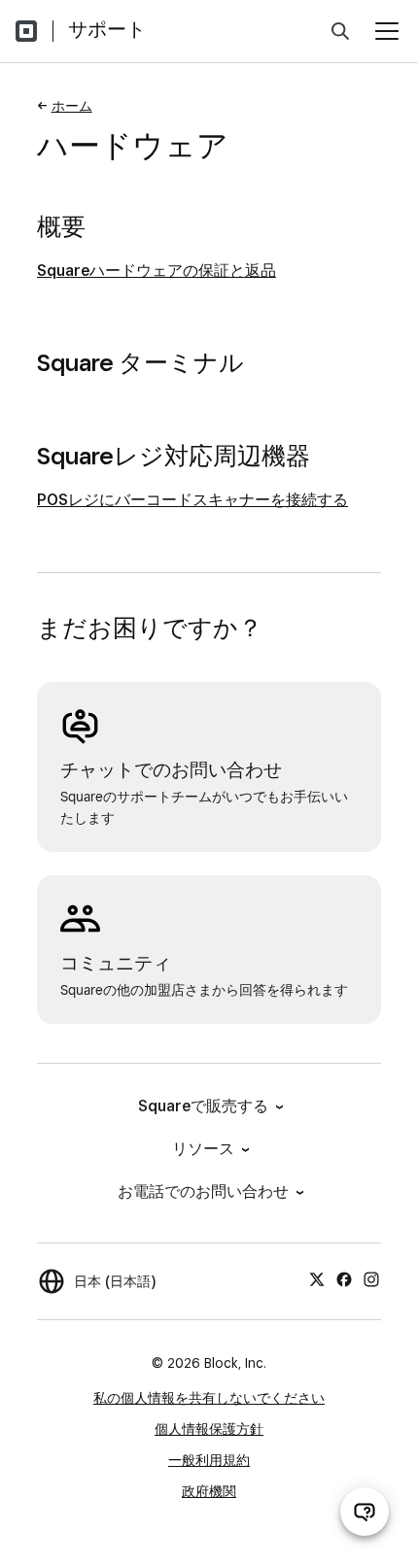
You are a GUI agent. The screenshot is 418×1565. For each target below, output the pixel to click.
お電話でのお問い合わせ (203, 1191)
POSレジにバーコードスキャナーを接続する (192, 500)
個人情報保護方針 (209, 1429)
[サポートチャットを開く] (364, 1511)
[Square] (26, 31)
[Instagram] (371, 1278)
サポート (107, 29)
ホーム (72, 106)
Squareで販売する (203, 1106)
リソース (203, 1149)
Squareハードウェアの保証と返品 (156, 270)
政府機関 (209, 1491)
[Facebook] (344, 1278)
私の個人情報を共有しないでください (209, 1398)
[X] (317, 1278)
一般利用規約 (209, 1460)
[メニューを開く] (387, 31)
